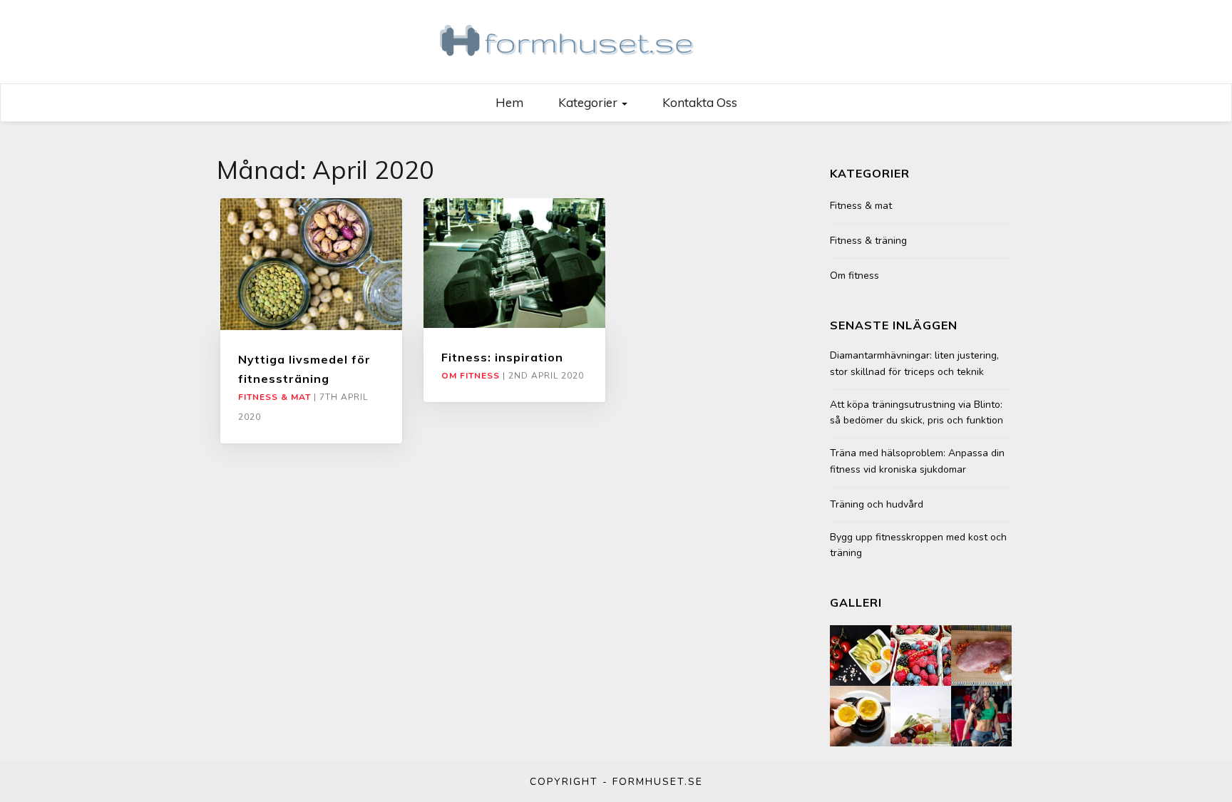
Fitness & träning (868, 240)
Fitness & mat (274, 397)
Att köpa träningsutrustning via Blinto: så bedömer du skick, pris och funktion (916, 412)
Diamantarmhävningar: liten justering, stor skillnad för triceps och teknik (914, 363)
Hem (509, 102)
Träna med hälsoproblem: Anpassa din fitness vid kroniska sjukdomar (917, 460)
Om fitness (470, 375)
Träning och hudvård (876, 504)
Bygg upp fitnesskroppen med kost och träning (918, 545)
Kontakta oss (699, 102)
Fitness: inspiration (502, 357)
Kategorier (589, 102)
